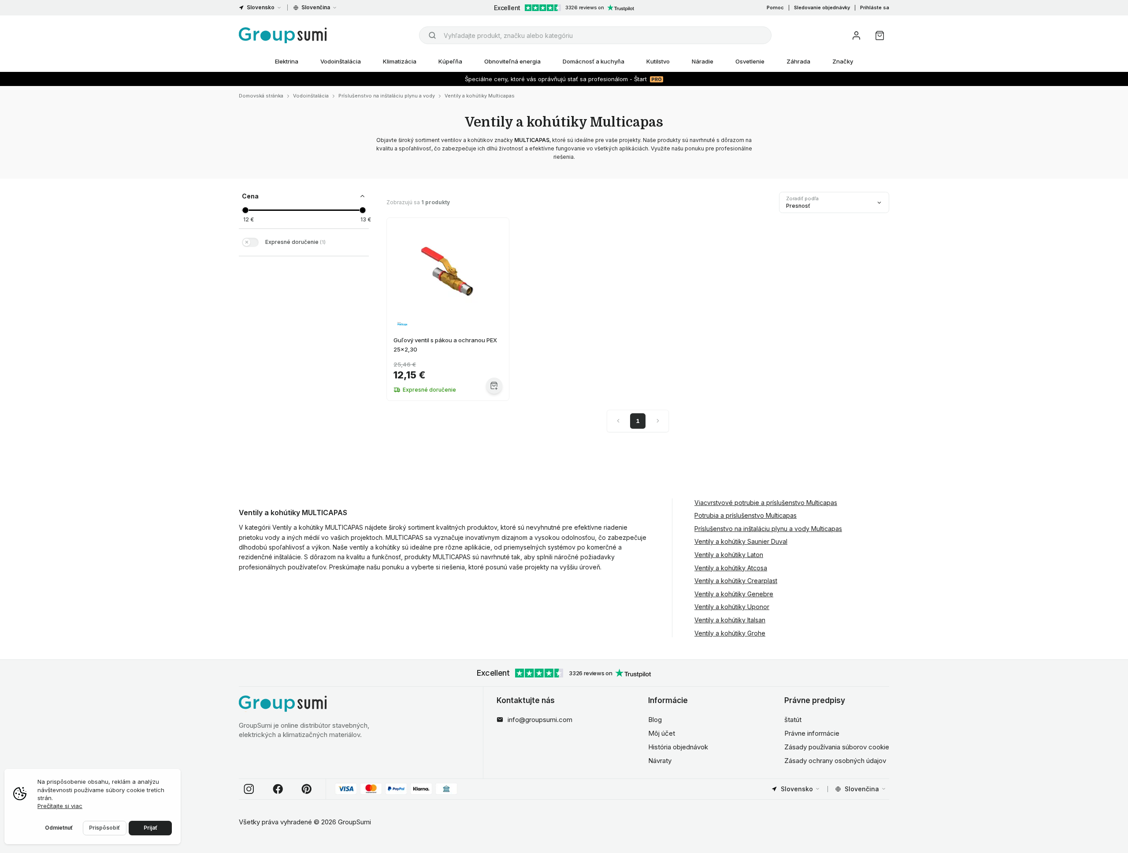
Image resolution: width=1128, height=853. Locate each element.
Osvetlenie (749, 61)
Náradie (702, 61)
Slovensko (261, 7)
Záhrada (798, 61)
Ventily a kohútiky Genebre (733, 594)
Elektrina (286, 61)
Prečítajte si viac (59, 805)
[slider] (245, 210)
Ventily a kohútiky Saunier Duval (740, 541)
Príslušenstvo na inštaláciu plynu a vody (386, 96)
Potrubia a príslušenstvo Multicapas (745, 515)
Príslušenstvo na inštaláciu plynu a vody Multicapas (768, 528)
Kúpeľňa (450, 61)
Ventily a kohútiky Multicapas (480, 96)
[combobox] (595, 35)
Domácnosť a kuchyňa (593, 61)
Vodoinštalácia (340, 61)
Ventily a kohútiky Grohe (729, 633)
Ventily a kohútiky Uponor (731, 606)
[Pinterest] (307, 789)
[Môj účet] (856, 35)
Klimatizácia (399, 61)
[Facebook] (278, 789)
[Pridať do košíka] (494, 386)
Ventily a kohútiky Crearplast (735, 580)
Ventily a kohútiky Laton (728, 554)
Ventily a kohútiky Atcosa (730, 568)
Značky (842, 61)
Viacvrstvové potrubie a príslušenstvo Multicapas (765, 502)
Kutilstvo (658, 61)
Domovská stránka (261, 96)
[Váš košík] (879, 35)
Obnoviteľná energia (512, 61)
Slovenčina (315, 7)
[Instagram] (249, 789)
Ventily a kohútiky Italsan (729, 620)
